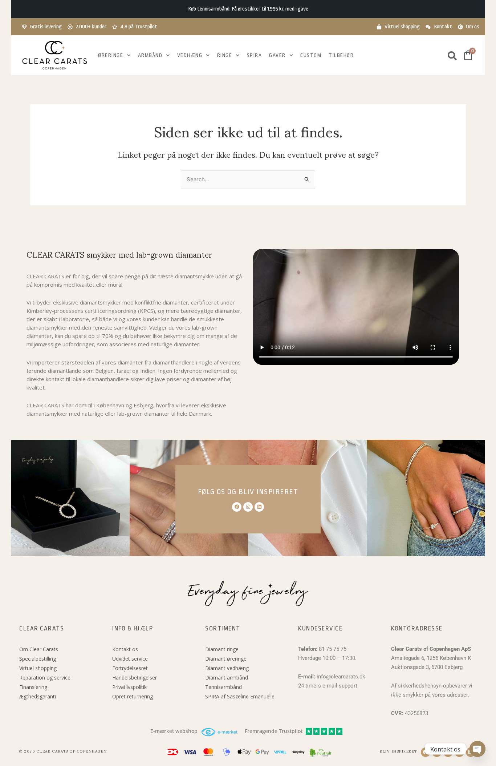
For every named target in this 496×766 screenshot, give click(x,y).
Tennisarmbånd (223, 687)
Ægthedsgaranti (37, 696)
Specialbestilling (37, 658)
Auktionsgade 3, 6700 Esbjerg (427, 667)
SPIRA (254, 55)
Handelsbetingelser (134, 677)
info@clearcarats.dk (341, 676)
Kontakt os (125, 649)
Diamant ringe (222, 649)
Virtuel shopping (38, 668)
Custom (310, 55)
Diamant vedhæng (227, 668)
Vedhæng (190, 55)
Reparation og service (44, 677)
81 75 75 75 (332, 649)
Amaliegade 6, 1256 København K (431, 658)
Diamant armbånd (226, 677)
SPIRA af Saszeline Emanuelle (240, 696)
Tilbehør (341, 55)
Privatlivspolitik (129, 687)
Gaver (277, 55)
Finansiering (33, 687)
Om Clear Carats (38, 649)
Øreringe (110, 55)
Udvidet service (130, 658)
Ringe (224, 55)
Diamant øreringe (226, 658)
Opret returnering (132, 696)
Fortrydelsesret (130, 668)
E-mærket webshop (174, 731)
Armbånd (150, 55)
